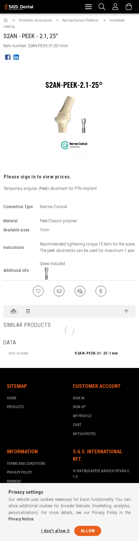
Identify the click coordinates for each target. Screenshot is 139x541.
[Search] (102, 6)
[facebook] (7, 57)
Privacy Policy (19, 472)
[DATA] (28, 311)
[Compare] (80, 291)
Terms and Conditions (26, 463)
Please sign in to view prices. (37, 177)
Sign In (78, 398)
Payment (14, 481)
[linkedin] (16, 57)
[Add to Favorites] (38, 291)
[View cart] (129, 6)
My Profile (82, 416)
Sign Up (79, 407)
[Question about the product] (100, 291)
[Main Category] (6, 20)
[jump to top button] (126, 311)
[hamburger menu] (88, 6)
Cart (77, 425)
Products (15, 407)
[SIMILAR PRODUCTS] (14, 311)
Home (12, 398)
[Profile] (115, 6)
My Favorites (84, 434)
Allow (88, 530)
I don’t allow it (55, 530)
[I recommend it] (59, 291)
